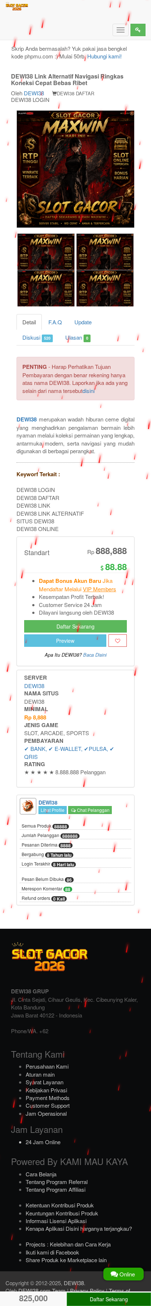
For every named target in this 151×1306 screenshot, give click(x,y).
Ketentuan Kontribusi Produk (60, 1205)
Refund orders (43, 898)
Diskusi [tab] (36, 337)
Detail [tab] (29, 322)
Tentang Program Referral (57, 1181)
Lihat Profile (53, 810)
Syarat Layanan (44, 1082)
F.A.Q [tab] (55, 322)
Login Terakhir (48, 864)
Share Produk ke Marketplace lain (66, 1260)
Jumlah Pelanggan (50, 835)
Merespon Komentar (46, 889)
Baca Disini (95, 655)
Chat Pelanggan (93, 810)
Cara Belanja (41, 1174)
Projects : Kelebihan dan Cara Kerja (68, 1244)
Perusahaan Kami (47, 1066)
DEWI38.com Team (42, 1290)
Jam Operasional (46, 1113)
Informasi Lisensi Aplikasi (56, 1221)
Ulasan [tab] (76, 337)
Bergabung (46, 854)
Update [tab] (83, 322)
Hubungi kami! (104, 56)
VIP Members (99, 589)
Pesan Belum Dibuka (47, 879)
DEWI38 (34, 93)
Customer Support (48, 1105)
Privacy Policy (87, 1290)
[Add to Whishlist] (117, 640)
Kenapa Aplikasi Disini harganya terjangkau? (79, 1228)
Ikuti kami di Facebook (52, 1252)
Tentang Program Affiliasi (55, 1189)
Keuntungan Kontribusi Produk (62, 1213)
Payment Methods (48, 1097)
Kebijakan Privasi (46, 1090)
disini (88, 390)
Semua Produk (44, 826)
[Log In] (138, 30)
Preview (65, 640)
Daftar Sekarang (75, 626)
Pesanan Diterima (46, 845)
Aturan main (40, 1074)
